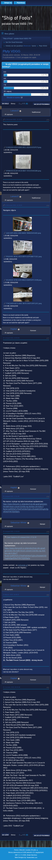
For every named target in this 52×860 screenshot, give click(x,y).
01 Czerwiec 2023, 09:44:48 (11, 687)
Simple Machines (32, 855)
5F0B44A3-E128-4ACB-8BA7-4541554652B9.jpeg (23, 171)
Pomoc (16, 850)
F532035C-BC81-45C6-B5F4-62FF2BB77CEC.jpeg (24, 256)
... (21, 104)
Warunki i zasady (25, 850)
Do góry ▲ (34, 850)
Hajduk (13, 329)
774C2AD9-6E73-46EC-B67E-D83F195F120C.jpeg (24, 303)
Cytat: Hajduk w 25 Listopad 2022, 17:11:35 (21, 537)
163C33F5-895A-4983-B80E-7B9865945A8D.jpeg (23, 233)
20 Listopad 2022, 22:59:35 (11, 338)
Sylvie (34, 46)
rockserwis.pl (23, 565)
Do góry (5, 835)
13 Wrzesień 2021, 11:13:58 (13, 119)
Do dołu (5, 103)
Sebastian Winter (18, 522)
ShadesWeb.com (32, 857)
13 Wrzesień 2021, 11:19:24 (13, 205)
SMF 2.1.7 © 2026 (20, 855)
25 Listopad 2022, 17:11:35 (11, 496)
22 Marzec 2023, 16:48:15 (11, 594)
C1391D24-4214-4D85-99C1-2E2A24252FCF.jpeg (23, 147)
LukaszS (14, 110)
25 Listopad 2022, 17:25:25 (11, 531)
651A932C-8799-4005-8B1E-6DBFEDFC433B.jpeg (24, 280)
